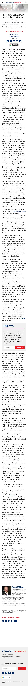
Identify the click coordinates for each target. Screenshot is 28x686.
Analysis (7, 31)
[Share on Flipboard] (17, 41)
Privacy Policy (10, 654)
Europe (12, 495)
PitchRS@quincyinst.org (6, 657)
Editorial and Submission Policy (8, 656)
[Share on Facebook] (11, 41)
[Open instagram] (9, 673)
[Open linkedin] (13, 673)
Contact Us (18, 656)
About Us (4, 654)
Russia (4, 284)
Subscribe (19, 347)
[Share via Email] (20, 41)
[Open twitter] (6, 673)
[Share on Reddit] (14, 41)
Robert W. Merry (14, 36)
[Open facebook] (3, 673)
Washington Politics (17, 31)
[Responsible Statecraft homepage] (14, 651)
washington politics (13, 34)
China (23, 318)
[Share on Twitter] (8, 41)
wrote (14, 469)
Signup (21, 668)
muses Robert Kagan (19, 211)
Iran (20, 164)
